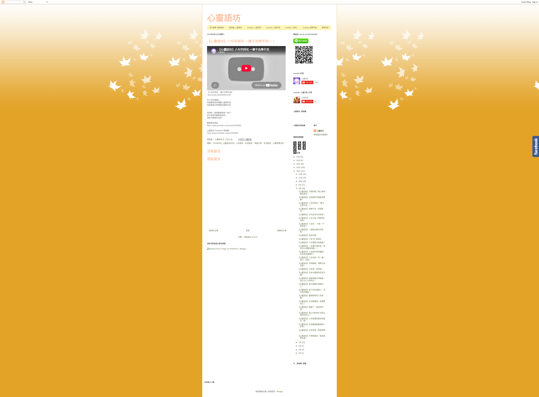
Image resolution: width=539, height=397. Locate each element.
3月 (300, 350)
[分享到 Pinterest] (250, 139)
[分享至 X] (245, 139)
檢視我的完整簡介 (321, 135)
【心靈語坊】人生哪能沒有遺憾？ (311, 242)
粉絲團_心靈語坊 (235, 28)
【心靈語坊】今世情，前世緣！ (310, 269)
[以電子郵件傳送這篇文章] (239, 139)
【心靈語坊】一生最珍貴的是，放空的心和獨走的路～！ (311, 247)
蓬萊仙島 (325, 28)
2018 (298, 160)
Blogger (280, 391)
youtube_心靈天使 (273, 28)
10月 (301, 181)
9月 (300, 185)
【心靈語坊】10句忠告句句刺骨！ (311, 214)
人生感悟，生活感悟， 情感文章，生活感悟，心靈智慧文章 (260, 143)
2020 (298, 157)
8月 (300, 188)
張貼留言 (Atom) (250, 237)
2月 (300, 353)
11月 (301, 178)
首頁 (248, 230)
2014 (298, 171)
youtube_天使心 (291, 28)
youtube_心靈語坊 (254, 28)
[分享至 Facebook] (247, 139)
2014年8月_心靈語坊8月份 (224, 143)
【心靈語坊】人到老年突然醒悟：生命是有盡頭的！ (311, 253)
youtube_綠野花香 (310, 28)
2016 (298, 164)
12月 (301, 174)
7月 (300, 342)
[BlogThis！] (242, 139)
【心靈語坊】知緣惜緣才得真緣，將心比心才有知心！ (311, 279)
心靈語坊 (224, 18)
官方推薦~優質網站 (217, 28)
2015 (298, 167)
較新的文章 (213, 230)
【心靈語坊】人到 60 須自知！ (310, 239)
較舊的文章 (281, 230)
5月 (300, 346)
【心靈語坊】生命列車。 (308, 235)
